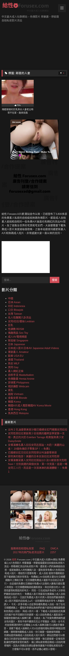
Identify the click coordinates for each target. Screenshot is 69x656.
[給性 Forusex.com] (28, 8)
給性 (14, 559)
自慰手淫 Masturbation (21, 375)
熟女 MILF (14, 363)
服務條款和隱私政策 (22, 548)
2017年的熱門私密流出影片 (28, 552)
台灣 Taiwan (15, 313)
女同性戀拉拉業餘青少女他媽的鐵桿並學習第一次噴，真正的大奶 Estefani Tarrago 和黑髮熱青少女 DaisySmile (36, 437)
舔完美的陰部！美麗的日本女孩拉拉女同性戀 (33, 456)
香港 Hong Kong (17, 409)
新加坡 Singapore (18, 340)
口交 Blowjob (15, 310)
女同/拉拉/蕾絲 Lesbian (21, 321)
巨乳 (10, 325)
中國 (10, 298)
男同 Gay (13, 367)
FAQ (42, 548)
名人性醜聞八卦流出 (19, 317)
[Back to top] (59, 646)
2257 (53, 552)
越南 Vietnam (15, 394)
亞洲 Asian (14, 302)
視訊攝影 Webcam (18, 386)
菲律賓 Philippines (18, 382)
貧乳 (10, 390)
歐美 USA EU (15, 355)
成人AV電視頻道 (17, 336)
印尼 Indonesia (16, 306)
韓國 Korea (14, 401)
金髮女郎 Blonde (17, 398)
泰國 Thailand (16, 359)
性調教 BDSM (16, 329)
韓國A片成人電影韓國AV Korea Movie (29, 405)
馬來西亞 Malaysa (18, 413)
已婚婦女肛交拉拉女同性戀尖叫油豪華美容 (32, 452)
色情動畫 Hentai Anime (21, 378)
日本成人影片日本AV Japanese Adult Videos (33, 348)
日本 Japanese (16, 344)
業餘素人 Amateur (18, 352)
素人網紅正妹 (15, 371)
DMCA (54, 548)
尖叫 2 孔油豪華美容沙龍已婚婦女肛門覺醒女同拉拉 (37, 429)
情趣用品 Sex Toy (18, 333)
